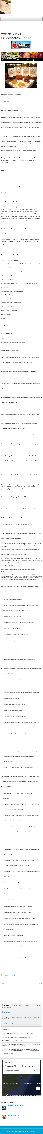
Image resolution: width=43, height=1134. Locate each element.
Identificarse (5, 11)
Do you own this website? (12, 1070)
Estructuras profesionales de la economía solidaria (11, 977)
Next (40, 983)
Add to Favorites (9, 1024)
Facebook (7, 1029)
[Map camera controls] (38, 1088)
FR (5, 3)
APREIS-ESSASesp (18, 1131)
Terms (39, 1095)
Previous (4, 983)
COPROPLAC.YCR (13, 1115)
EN (1, 5)
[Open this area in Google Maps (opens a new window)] (5, 1095)
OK (34, 1070)
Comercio (5, 975)
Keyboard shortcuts (15, 1095)
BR (7, 3)
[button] (21, 1077)
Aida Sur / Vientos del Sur (16, 1105)
